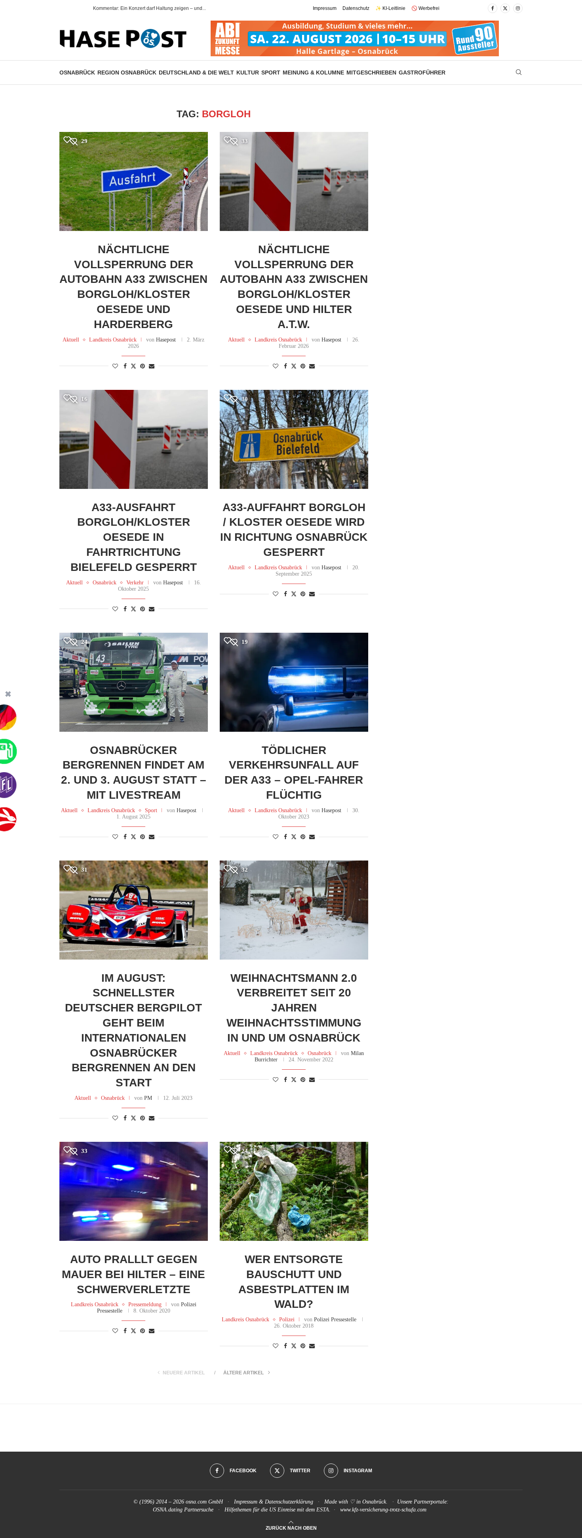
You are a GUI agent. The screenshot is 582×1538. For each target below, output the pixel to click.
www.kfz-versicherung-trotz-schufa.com (383, 1510)
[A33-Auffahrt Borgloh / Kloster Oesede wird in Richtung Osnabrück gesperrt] (294, 439)
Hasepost (166, 340)
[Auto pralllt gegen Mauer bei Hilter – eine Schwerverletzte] (133, 1191)
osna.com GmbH (204, 1502)
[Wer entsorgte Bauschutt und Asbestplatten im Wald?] (294, 1191)
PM (148, 1098)
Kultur (247, 72)
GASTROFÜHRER (422, 72)
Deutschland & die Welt (196, 72)
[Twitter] (505, 8)
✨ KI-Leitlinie (390, 8)
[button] (79, 8)
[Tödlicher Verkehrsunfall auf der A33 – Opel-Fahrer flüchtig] (294, 682)
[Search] (519, 72)
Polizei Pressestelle (335, 1319)
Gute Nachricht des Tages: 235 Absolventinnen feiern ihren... (158, 8)
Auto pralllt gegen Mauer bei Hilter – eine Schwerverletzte (133, 1274)
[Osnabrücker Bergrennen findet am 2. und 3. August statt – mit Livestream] (133, 682)
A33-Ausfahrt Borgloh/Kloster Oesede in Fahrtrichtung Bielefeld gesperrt (133, 537)
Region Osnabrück (126, 72)
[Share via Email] (151, 366)
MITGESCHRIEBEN (371, 72)
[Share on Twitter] (133, 366)
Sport (270, 72)
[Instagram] (518, 8)
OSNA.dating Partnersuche (183, 1510)
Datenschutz (355, 8)
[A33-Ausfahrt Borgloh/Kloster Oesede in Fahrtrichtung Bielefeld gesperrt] (133, 439)
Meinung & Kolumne (313, 72)
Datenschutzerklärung (289, 1502)
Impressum (325, 8)
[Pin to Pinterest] (142, 366)
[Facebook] (492, 8)
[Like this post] (115, 366)
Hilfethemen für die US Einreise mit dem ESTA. (277, 1510)
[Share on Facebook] (125, 366)
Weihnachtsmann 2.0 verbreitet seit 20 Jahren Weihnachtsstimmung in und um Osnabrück (293, 1008)
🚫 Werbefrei (425, 8)
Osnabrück (77, 72)
